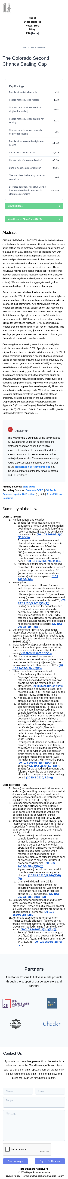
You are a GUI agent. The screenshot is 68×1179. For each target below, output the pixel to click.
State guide (28, 486)
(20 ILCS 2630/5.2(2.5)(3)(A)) (41, 602)
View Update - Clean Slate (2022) (25, 219)
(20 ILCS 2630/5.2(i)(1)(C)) (40, 943)
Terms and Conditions (34, 1176)
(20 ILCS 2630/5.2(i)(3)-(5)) (43, 561)
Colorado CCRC (34, 490)
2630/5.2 (18, 641)
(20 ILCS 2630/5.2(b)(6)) (44, 765)
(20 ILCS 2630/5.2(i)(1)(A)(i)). (39, 929)
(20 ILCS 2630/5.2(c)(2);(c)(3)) (40, 536)
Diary (32, 29)
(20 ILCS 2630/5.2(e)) (39, 777)
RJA (32, 33)
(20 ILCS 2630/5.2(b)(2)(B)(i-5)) (38, 895)
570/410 (51, 817)
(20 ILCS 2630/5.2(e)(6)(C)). (37, 667)
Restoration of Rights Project (32, 466)
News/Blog (32, 25)
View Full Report (16, 206)
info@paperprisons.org (34, 1168)
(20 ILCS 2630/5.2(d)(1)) (36, 653)
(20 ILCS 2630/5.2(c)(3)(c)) (40, 625)
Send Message (15, 1161)
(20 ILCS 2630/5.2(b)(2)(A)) (35, 762)
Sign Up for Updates (50, 1161)
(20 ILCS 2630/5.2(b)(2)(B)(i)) (36, 864)
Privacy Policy (12, 1176)
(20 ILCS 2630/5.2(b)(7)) (47, 686)
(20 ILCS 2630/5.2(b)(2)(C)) (33, 913)
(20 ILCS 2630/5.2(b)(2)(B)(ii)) (39, 877)
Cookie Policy (56, 1176)
